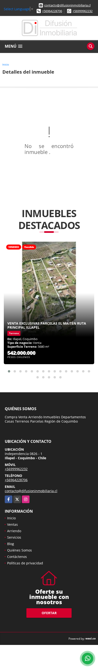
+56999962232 (83, 11)
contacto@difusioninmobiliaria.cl (67, 5)
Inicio (5, 64)
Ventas (12, 524)
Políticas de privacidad (25, 563)
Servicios (14, 537)
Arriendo (14, 531)
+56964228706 (52, 11)
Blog (10, 543)
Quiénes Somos (19, 550)
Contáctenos (17, 556)
